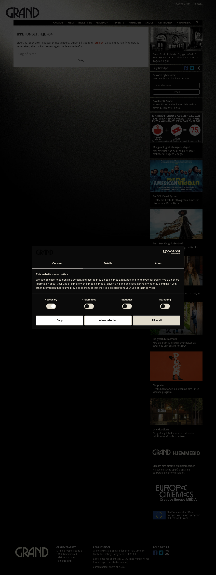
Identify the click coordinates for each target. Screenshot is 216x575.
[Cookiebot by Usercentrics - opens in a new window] (165, 252)
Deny (60, 320)
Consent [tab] (57, 263)
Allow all (157, 320)
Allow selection (108, 320)
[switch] (89, 306)
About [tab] (158, 263)
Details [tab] (108, 263)
